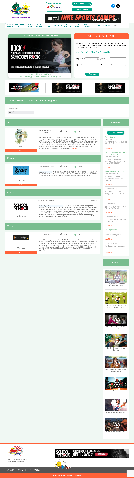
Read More (108, 148)
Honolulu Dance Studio (46, 166)
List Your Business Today (82, 4)
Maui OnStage (46, 234)
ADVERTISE (10, 470)
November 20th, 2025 (112, 156)
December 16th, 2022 (112, 216)
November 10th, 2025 (112, 173)
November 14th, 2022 (112, 232)
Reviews (94, 200)
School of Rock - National (46, 200)
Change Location (82, 9)
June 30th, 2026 (110, 139)
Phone (81, 131)
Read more (73, 148)
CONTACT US (22, 470)
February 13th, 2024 (111, 188)
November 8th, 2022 (112, 243)
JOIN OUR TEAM (35, 470)
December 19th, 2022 (112, 203)
